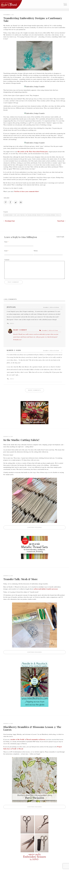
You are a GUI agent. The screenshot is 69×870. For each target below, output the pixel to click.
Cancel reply (60, 237)
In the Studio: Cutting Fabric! (21, 440)
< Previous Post (9, 221)
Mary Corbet (20, 330)
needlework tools (53, 215)
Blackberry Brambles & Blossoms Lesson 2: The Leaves (32, 728)
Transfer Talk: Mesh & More (20, 579)
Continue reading (46, 528)
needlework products (35, 215)
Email (5, 251)
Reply (12, 323)
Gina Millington (29, 236)
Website (36, 251)
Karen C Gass (14, 350)
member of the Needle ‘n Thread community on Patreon (28, 739)
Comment (6, 259)
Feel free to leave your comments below (26, 191)
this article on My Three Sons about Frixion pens (33, 152)
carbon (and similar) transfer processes (45, 589)
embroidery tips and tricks (14, 215)
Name (5, 242)
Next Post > (61, 221)
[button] (65, 4)
